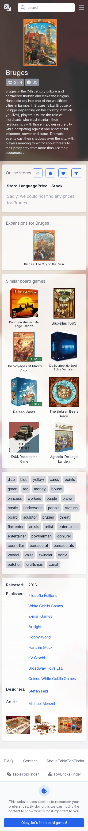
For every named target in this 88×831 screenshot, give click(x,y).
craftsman (34, 564)
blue (23, 479)
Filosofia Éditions (42, 595)
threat (64, 517)
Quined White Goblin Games (52, 678)
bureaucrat (39, 545)
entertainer (17, 536)
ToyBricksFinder (67, 774)
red (25, 489)
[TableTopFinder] (9, 7)
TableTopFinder (25, 774)
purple (52, 498)
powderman (41, 536)
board (13, 517)
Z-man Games (40, 616)
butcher (14, 564)
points (70, 479)
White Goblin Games (45, 606)
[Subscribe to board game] (50, 172)
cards (54, 479)
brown (68, 498)
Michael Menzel (41, 703)
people (54, 507)
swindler (45, 555)
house (56, 489)
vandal (13, 555)
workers (34, 498)
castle (13, 507)
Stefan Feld (38, 691)
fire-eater (15, 526)
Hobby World (39, 637)
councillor (16, 545)
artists (34, 526)
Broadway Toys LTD (46, 668)
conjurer (64, 536)
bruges (48, 517)
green (12, 489)
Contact (30, 761)
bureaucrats (64, 545)
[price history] (37, 172)
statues (71, 507)
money (40, 489)
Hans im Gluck (40, 647)
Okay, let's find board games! (44, 823)
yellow (38, 479)
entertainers (69, 526)
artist (49, 526)
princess (15, 498)
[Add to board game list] (63, 172)
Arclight (34, 626)
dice (11, 479)
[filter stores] (76, 172)
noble (62, 555)
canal (53, 564)
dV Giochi (36, 657)
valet (29, 555)
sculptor (30, 517)
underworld (32, 507)
